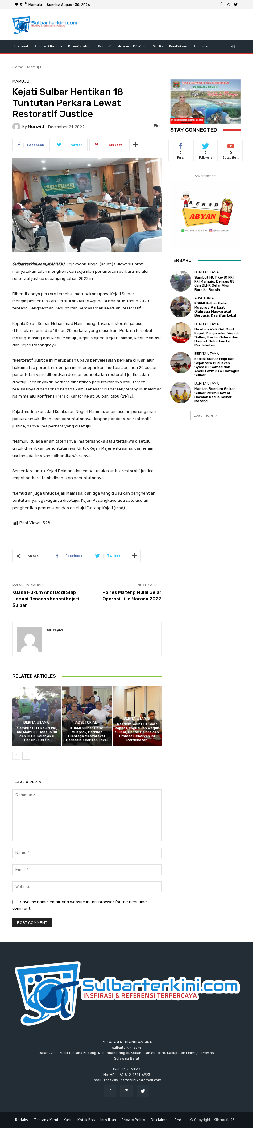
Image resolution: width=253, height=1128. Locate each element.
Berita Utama (36, 722)
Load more (203, 415)
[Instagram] (228, 4)
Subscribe (230, 144)
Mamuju (34, 67)
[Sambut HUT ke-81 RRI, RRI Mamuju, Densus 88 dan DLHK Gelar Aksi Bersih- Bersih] (36, 715)
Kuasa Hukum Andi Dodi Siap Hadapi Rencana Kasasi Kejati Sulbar (45, 599)
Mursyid (36, 127)
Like (180, 144)
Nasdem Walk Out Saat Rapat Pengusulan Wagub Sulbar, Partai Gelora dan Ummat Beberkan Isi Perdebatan (137, 732)
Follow (205, 144)
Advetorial (86, 722)
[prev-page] (16, 756)
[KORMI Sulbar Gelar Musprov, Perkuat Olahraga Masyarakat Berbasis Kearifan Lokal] (86, 715)
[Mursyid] (17, 127)
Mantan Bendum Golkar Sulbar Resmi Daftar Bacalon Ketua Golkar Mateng (214, 395)
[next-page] (26, 756)
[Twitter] (235, 4)
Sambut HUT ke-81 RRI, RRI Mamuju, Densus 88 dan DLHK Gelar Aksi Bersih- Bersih (37, 734)
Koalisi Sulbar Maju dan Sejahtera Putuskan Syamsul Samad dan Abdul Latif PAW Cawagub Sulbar (216, 367)
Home (17, 67)
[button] (233, 46)
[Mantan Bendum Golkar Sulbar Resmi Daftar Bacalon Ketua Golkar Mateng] (180, 392)
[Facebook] (221, 4)
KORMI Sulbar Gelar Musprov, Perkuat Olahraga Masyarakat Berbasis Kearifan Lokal (87, 734)
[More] (135, 145)
